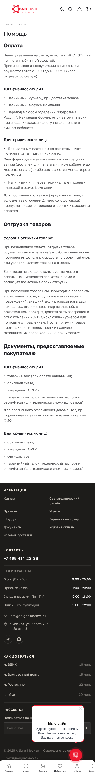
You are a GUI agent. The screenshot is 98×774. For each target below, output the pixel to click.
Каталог (10, 498)
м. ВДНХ (10, 664)
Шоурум (10, 519)
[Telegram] (8, 639)
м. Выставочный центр (22, 674)
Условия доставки (18, 535)
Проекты (11, 511)
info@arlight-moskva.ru (28, 616)
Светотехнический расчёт (64, 500)
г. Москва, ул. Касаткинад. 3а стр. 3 (29, 626)
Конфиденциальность (21, 758)
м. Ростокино (14, 684)
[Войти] (79, 9)
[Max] (19, 639)
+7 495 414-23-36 (21, 558)
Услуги (54, 511)
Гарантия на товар (64, 519)
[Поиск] (70, 9)
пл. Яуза (10, 694)
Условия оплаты (62, 527)
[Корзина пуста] (88, 9)
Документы (12, 527)
